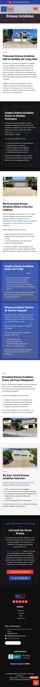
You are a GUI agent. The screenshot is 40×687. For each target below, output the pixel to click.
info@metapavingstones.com (16, 636)
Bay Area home (25, 68)
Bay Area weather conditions (21, 132)
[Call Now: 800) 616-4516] (10, 2)
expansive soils (29, 321)
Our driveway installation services (15, 273)
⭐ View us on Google (13, 643)
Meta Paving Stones (25, 483)
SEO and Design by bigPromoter (20, 679)
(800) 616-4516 (12, 633)
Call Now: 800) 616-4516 (21, 2)
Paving (10, 63)
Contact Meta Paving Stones (14, 551)
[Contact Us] (36, 682)
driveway (6, 66)
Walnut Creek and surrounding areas (17, 324)
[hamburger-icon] (35, 8)
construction (18, 88)
